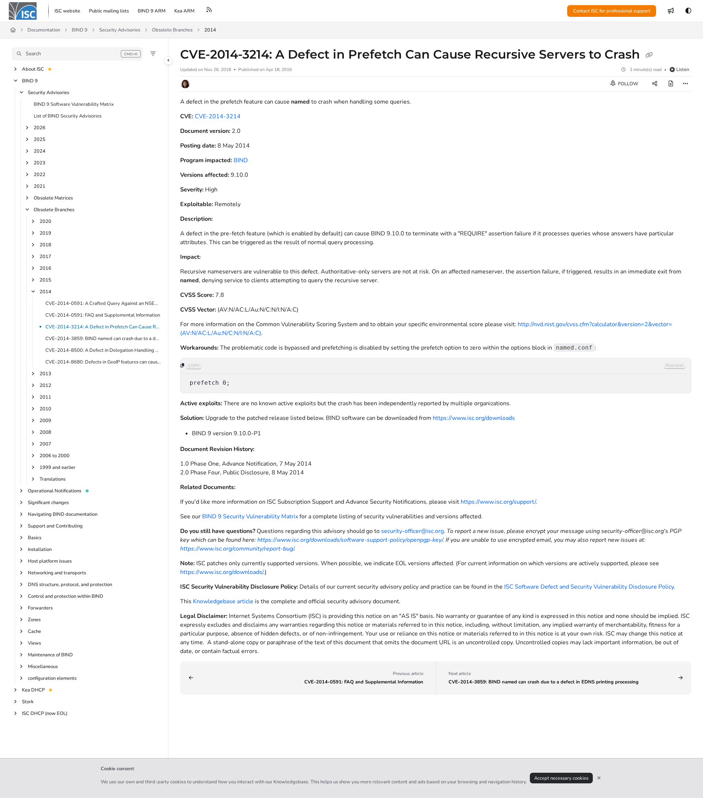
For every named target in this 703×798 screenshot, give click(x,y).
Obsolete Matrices (53, 198)
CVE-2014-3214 (218, 116)
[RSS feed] (209, 11)
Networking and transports (57, 573)
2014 (210, 30)
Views (34, 643)
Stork (28, 701)
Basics (34, 537)
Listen (682, 69)
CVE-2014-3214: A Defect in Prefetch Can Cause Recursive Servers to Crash (103, 327)
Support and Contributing (55, 526)
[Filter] (153, 53)
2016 (45, 268)
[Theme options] (688, 11)
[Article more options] (685, 84)
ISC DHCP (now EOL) (44, 713)
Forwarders (40, 608)
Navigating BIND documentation (62, 514)
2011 (45, 397)
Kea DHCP (33, 690)
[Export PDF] (671, 84)
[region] (435, 375)
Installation (40, 549)
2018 (45, 245)
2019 (45, 233)
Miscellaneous (43, 666)
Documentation (43, 30)
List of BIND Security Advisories (67, 116)
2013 (45, 373)
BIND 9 (80, 30)
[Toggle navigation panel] (168, 60)
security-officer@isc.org (412, 531)
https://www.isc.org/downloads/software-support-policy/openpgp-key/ (350, 540)
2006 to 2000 (55, 455)
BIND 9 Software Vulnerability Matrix (74, 104)
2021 (39, 186)
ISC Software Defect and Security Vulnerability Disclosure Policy (589, 587)
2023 (39, 163)
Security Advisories (119, 30)
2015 (45, 280)
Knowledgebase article (223, 601)
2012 (45, 385)
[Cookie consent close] (599, 778)
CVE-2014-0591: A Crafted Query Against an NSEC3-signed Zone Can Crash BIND (103, 303)
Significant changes (48, 502)
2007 (45, 444)
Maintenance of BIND (50, 655)
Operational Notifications (54, 491)
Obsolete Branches (172, 30)
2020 (45, 221)
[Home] (23, 11)
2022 (39, 174)
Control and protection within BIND (65, 596)
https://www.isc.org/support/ (498, 502)
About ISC (33, 69)
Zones (34, 619)
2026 (39, 127)
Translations (53, 479)
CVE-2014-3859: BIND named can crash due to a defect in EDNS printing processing (103, 338)
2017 (45, 256)
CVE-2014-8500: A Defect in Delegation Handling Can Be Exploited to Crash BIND (103, 350)
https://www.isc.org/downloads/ (221, 572)
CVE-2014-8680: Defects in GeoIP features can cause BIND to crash (103, 362)
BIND (241, 160)
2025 (39, 139)
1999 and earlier (57, 467)
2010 (45, 409)
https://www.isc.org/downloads (474, 418)
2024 (39, 151)
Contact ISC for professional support (611, 11)
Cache (34, 631)
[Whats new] (671, 11)
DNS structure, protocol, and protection (70, 584)
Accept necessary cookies (561, 778)
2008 (45, 432)
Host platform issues (50, 561)
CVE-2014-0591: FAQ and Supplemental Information (102, 315)
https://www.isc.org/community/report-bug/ (237, 549)
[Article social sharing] (655, 84)
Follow (627, 84)
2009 (45, 420)
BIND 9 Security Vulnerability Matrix (250, 516)
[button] (77, 53)
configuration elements (52, 678)
